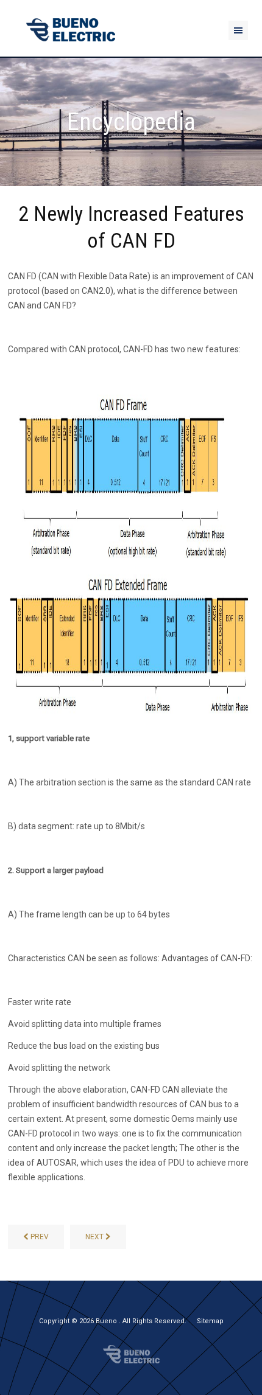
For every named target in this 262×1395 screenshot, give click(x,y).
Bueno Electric (131, 1354)
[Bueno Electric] (70, 30)
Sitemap (210, 1321)
